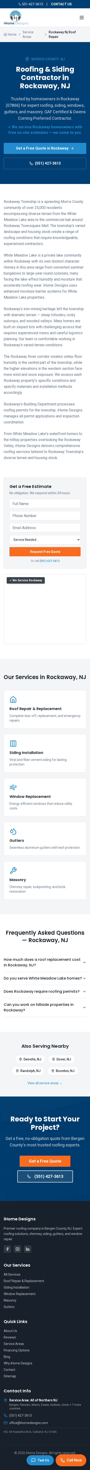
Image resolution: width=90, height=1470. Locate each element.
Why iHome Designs (18, 1363)
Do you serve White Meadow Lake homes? (43, 978)
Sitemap (10, 1376)
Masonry (10, 1300)
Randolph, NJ (30, 1071)
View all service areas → (45, 1083)
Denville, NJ (32, 1059)
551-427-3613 (32, 4)
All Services (12, 1274)
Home (12, 34)
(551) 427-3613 (48, 163)
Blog (7, 1357)
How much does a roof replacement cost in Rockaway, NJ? (42, 962)
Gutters (9, 1307)
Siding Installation (16, 1287)
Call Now (74, 1460)
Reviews (10, 1337)
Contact (9, 1370)
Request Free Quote (45, 552)
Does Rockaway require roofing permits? (42, 991)
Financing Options (17, 1350)
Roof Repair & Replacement (24, 1281)
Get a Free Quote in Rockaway (42, 148)
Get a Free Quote (45, 1161)
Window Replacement (20, 1294)
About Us (10, 1331)
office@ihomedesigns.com (28, 1423)
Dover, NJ (64, 1059)
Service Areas (28, 34)
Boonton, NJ (65, 1071)
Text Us (43, 1460)
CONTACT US (61, 4)
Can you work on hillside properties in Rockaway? (39, 1007)
